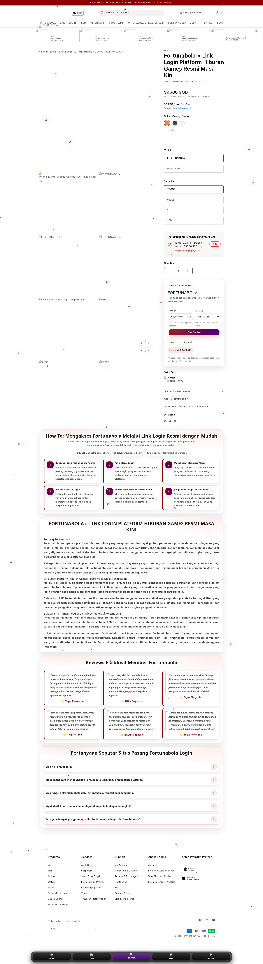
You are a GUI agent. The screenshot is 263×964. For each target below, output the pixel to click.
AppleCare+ (87, 865)
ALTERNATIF (98, 23)
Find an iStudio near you (161, 870)
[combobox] (131, 12)
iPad (50, 870)
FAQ (117, 887)
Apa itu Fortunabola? (59, 766)
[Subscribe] (94, 929)
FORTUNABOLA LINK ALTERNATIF (145, 23)
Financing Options (91, 887)
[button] (47, 23)
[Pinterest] (176, 422)
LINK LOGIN (173, 168)
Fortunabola (52, 543)
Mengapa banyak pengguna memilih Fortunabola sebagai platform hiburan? (93, 819)
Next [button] (222, 2)
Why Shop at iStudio (159, 876)
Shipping (182, 96)
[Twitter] (171, 422)
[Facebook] (166, 422)
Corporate (86, 870)
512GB (171, 199)
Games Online (55, 899)
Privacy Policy (122, 893)
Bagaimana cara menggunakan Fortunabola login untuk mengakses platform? (94, 779)
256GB (171, 189)
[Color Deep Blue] (174, 123)
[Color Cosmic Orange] (167, 123)
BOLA (193, 23)
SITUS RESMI (116, 23)
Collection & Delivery (126, 870)
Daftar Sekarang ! (164, 3)
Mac (50, 865)
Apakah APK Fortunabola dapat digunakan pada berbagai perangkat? (89, 806)
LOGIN (72, 23)
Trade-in (85, 893)
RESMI (83, 23)
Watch (51, 882)
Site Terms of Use (124, 899)
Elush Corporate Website (161, 882)
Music (51, 887)
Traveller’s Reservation (93, 899)
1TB (169, 210)
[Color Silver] (182, 123)
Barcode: (189, 81)
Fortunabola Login (58, 893)
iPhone (51, 876)
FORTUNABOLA (47, 23)
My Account (121, 865)
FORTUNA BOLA (177, 23)
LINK (62, 23)
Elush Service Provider (93, 882)
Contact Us (121, 882)
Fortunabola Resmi (58, 904)
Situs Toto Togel (90, 876)
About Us (153, 865)
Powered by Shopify (206, 936)
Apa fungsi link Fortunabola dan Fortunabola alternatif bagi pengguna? (90, 792)
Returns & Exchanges (126, 876)
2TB (169, 220)
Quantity (169, 263)
